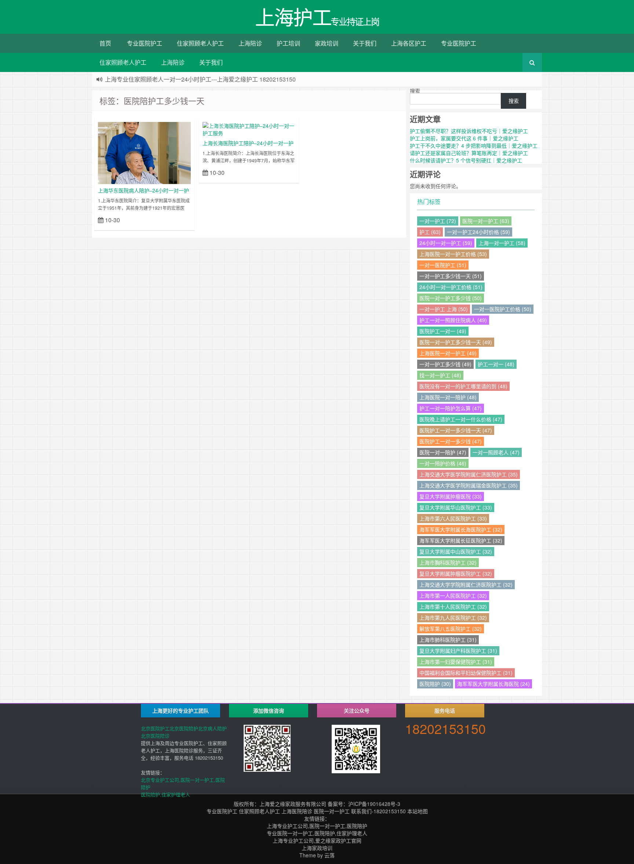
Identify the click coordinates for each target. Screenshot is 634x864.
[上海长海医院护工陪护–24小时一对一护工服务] (249, 128)
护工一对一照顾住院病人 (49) (453, 320)
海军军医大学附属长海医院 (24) (493, 683)
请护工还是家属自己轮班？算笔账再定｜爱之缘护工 (469, 152)
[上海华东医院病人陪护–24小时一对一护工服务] (144, 152)
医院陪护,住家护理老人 (165, 794)
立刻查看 (177, 219)
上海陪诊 (250, 43)
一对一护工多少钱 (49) (445, 364)
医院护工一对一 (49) (442, 331)
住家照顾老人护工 (200, 43)
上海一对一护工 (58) (501, 242)
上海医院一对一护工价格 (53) (453, 254)
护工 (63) (430, 231)
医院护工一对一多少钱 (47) (450, 441)
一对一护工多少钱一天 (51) (450, 276)
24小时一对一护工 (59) (445, 242)
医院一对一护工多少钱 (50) (450, 298)
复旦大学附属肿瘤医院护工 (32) (455, 573)
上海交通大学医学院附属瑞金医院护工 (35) (468, 485)
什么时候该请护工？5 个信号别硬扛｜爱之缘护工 (466, 160)
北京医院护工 (155, 728)
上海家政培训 (317, 848)
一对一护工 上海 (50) (443, 309)
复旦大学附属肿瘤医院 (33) (450, 496)
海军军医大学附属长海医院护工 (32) (460, 529)
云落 (329, 855)
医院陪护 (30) (435, 683)
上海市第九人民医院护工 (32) (453, 617)
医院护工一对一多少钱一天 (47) (455, 430)
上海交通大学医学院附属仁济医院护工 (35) (468, 474)
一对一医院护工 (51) (442, 265)
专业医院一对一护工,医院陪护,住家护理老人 (317, 833)
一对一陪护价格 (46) (442, 463)
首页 (105, 43)
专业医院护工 (144, 43)
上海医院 (112, 127)
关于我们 (364, 43)
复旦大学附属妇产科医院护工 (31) (458, 650)
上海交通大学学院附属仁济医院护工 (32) (466, 584)
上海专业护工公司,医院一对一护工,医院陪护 (317, 825)
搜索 (415, 90)
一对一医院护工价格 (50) (502, 309)
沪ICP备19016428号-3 (374, 803)
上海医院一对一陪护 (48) (448, 397)
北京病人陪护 (212, 728)
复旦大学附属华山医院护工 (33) (455, 507)
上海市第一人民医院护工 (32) (453, 595)
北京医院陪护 (184, 728)
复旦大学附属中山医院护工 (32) (455, 551)
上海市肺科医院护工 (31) (448, 639)
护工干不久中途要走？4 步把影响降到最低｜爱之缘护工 (474, 145)
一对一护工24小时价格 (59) (478, 231)
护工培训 (288, 43)
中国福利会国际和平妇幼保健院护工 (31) (466, 672)
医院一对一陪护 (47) (442, 452)
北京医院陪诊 (155, 735)
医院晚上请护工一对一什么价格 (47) (460, 419)
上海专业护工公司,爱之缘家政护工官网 (317, 840)
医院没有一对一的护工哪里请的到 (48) (463, 386)
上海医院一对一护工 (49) (448, 353)
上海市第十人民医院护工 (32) (453, 606)
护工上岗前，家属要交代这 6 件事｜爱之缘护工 (464, 138)
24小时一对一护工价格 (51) (450, 287)
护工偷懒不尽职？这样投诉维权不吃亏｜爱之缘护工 (469, 130)
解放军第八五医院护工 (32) (450, 628)
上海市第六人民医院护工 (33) (453, 518)
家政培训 (326, 43)
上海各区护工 (408, 43)
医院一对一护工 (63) (485, 220)
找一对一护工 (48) (440, 375)
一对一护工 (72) (437, 220)
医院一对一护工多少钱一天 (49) (455, 342)
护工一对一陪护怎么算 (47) (450, 408)
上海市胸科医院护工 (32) (448, 562)
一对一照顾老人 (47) (496, 452)
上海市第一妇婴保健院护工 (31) (455, 661)
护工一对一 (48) (496, 364)
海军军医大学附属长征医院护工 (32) (460, 540)
